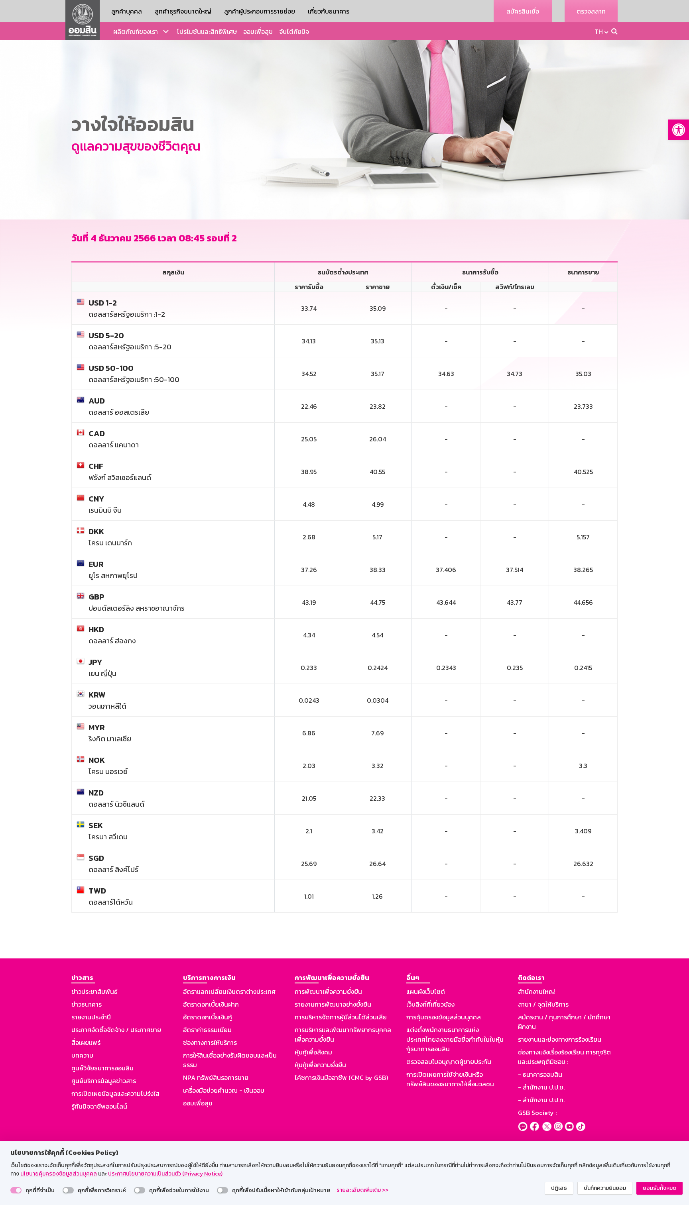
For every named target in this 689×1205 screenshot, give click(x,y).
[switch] (16, 1190)
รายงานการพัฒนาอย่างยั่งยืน (333, 1004)
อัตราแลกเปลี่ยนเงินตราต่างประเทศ (229, 991)
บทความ (82, 1055)
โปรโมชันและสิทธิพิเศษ (207, 31)
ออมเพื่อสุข (258, 31)
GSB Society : (537, 1112)
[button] (678, 130)
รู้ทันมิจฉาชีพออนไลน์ (99, 1106)
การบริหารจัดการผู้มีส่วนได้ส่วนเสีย (341, 1017)
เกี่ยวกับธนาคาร (328, 11)
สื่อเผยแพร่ (85, 1042)
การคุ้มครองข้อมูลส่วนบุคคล (443, 1017)
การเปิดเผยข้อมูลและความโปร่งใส (115, 1093)
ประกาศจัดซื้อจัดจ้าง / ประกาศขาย (116, 1030)
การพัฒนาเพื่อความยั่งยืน (328, 991)
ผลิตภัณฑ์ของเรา (135, 31)
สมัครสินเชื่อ (522, 11)
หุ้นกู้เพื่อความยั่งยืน (320, 1065)
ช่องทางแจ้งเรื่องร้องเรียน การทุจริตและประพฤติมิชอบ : (564, 1056)
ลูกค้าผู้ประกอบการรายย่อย (259, 11)
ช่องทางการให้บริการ (210, 1042)
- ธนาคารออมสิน (540, 1074)
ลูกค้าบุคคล (126, 11)
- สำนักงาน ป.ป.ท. (541, 1100)
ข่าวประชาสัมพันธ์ (94, 991)
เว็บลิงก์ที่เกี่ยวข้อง (430, 1004)
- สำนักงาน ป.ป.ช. (541, 1087)
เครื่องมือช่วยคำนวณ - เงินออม (223, 1090)
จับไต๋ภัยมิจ (294, 31)
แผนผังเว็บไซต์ (425, 991)
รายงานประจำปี (91, 1017)
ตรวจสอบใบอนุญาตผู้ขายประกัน (448, 1061)
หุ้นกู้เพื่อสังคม (313, 1052)
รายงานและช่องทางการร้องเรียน (559, 1039)
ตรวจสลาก (591, 11)
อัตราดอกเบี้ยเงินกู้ (207, 1017)
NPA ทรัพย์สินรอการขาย (215, 1077)
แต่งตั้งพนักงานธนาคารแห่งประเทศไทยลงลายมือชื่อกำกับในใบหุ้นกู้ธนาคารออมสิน (455, 1039)
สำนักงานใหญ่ (536, 991)
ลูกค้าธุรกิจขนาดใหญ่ (183, 11)
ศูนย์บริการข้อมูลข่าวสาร (103, 1080)
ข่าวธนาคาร (86, 1004)
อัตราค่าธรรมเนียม (207, 1030)
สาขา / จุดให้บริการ (543, 1004)
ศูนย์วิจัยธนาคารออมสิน (102, 1068)
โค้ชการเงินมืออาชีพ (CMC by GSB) (341, 1077)
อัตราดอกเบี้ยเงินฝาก (211, 1004)
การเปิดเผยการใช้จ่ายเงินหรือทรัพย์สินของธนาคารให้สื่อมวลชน (450, 1079)
